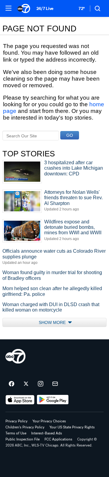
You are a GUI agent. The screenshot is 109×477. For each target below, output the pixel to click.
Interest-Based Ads (46, 433)
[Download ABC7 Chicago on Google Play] (53, 400)
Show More (53, 322)
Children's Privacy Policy (25, 427)
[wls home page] (15, 356)
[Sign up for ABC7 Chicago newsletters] (55, 384)
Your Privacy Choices (49, 421)
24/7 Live (45, 8)
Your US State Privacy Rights (72, 427)
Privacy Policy (16, 421)
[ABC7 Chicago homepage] (23, 8)
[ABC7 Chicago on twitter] (26, 384)
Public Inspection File (22, 439)
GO (69, 135)
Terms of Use (15, 433)
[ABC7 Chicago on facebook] (11, 384)
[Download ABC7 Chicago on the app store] (20, 400)
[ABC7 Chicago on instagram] (41, 384)
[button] (8, 8)
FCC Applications (58, 439)
